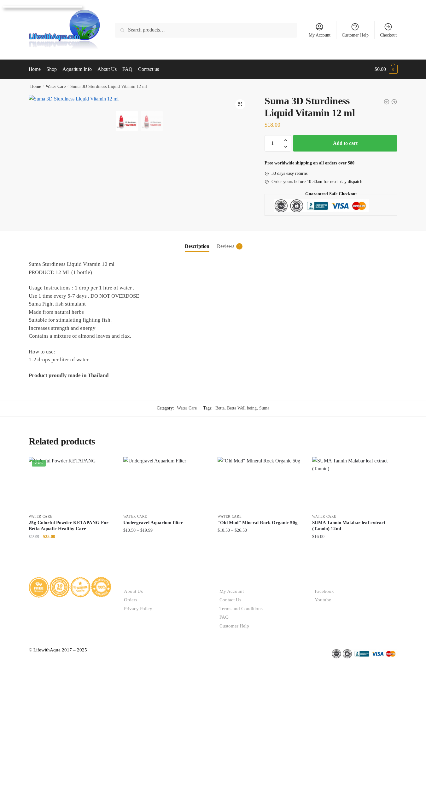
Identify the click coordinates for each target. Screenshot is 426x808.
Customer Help (355, 35)
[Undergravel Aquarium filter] (165, 483)
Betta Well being (242, 408)
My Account (319, 35)
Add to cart (345, 143)
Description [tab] (197, 246)
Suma (264, 408)
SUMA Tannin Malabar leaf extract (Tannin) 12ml (348, 525)
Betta (220, 408)
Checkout (388, 35)
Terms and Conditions (241, 608)
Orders (130, 599)
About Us (133, 591)
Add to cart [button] (71, 549)
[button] (240, 104)
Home (35, 86)
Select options (166, 549)
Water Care (56, 86)
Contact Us (230, 599)
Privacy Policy (138, 608)
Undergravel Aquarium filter (153, 522)
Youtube (323, 599)
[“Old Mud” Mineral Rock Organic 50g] (260, 483)
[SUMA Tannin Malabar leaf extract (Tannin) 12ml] (354, 483)
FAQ (224, 617)
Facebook (324, 591)
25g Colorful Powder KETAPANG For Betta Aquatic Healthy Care (68, 525)
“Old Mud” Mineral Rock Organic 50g (258, 522)
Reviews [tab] (225, 246)
